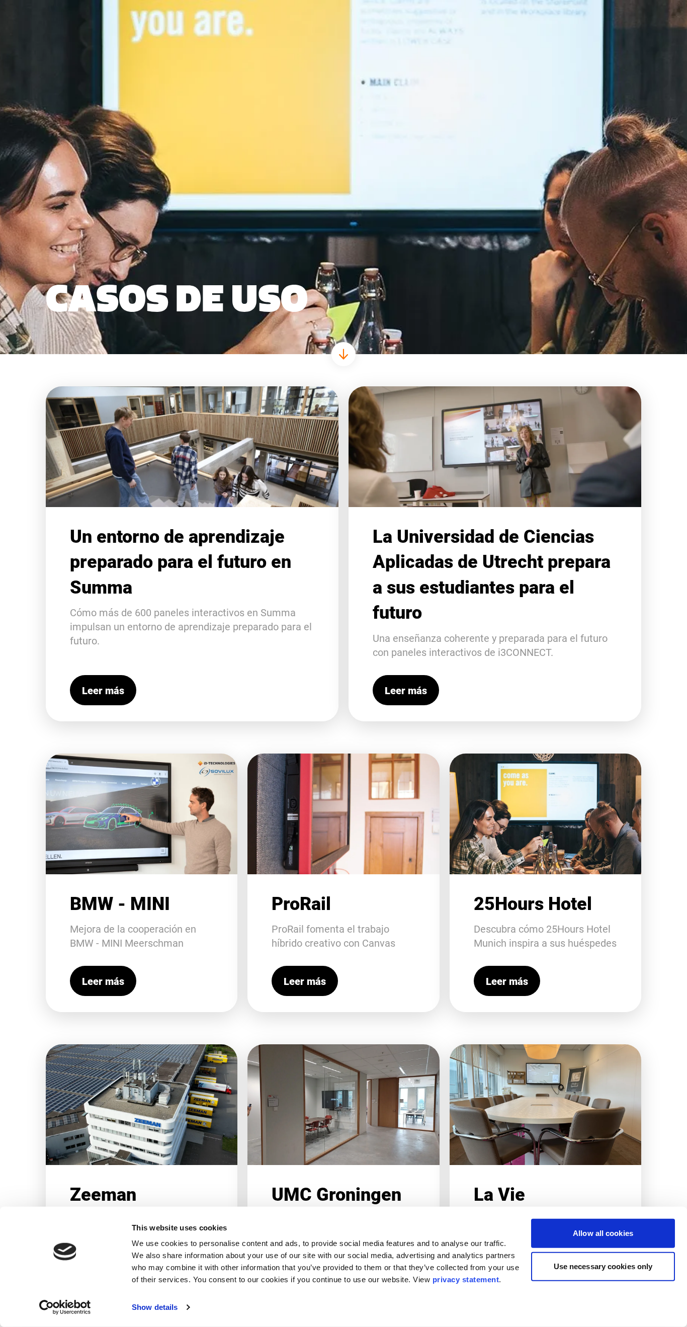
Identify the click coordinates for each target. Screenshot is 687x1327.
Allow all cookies (603, 1233)
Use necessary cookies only (603, 1266)
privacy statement (466, 1279)
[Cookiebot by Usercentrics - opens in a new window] (65, 1307)
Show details (155, 1307)
